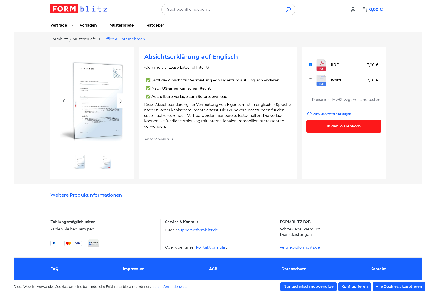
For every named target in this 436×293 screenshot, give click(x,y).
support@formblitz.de (198, 230)
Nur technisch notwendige (308, 286)
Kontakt (378, 269)
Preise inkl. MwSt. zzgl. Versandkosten (346, 100)
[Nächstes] (120, 101)
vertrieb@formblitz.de (300, 247)
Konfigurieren (354, 286)
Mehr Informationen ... (169, 287)
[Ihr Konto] (353, 9)
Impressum (134, 269)
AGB (213, 269)
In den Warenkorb (344, 126)
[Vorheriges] (63, 101)
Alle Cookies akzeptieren (399, 286)
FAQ (54, 269)
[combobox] (221, 9)
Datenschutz (294, 269)
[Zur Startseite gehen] (79, 8)
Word (336, 80)
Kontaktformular (211, 247)
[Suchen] (288, 9)
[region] (92, 111)
